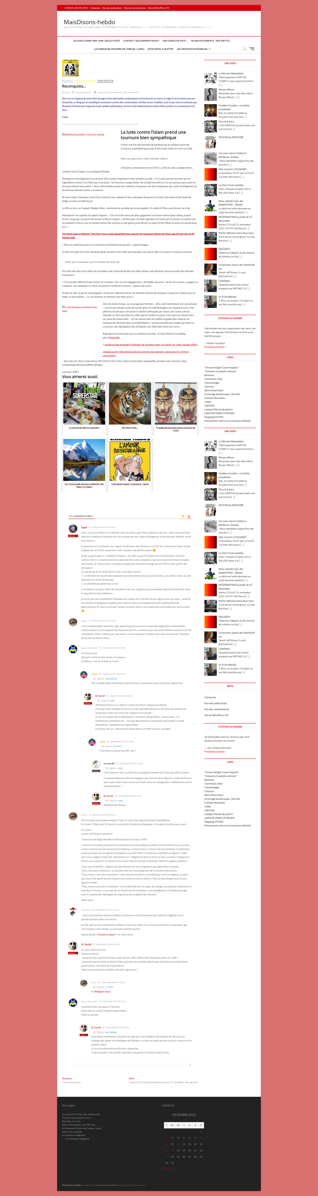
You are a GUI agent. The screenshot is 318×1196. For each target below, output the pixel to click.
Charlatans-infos (213, 378)
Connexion (95, 8)
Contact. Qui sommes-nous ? (141, 40)
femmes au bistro (104, 92)
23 (166, 1156)
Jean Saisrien (111, 678)
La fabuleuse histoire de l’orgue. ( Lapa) (119, 49)
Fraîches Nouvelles (214, 397)
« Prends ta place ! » (107, 934)
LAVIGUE (209, 405)
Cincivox (209, 386)
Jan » (171, 1168)
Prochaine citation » (215, 346)
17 (172, 1150)
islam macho (133, 92)
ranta (111, 700)
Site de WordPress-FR (158, 8)
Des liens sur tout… (175, 40)
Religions (67, 80)
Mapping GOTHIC (214, 416)
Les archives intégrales (192, 49)
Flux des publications (112, 8)
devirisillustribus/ (214, 390)
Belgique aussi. (103, 991)
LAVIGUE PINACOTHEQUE (219, 413)
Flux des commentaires (135, 8)
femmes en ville (120, 92)
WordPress (113, 1185)
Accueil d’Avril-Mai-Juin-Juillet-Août (96, 40)
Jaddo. (207, 401)
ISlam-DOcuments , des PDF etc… (211, 40)
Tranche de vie (105, 80)
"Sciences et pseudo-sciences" (220, 371)
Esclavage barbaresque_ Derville (222, 394)
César (66, 92)
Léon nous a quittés (161, 49)
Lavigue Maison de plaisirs (218, 409)
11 (178, 1144)
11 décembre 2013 (82, 92)
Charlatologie (211, 382)
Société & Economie (85, 80)
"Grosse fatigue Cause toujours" (221, 367)
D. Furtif (117, 746)
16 (166, 1150)
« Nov (164, 1168)
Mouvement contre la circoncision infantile (227, 420)
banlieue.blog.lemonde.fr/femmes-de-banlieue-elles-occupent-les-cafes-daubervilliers (151, 344)
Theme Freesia (100, 1185)
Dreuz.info (114, 337)
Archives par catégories (77, 1138)
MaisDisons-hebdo (89, 22)
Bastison (209, 375)
